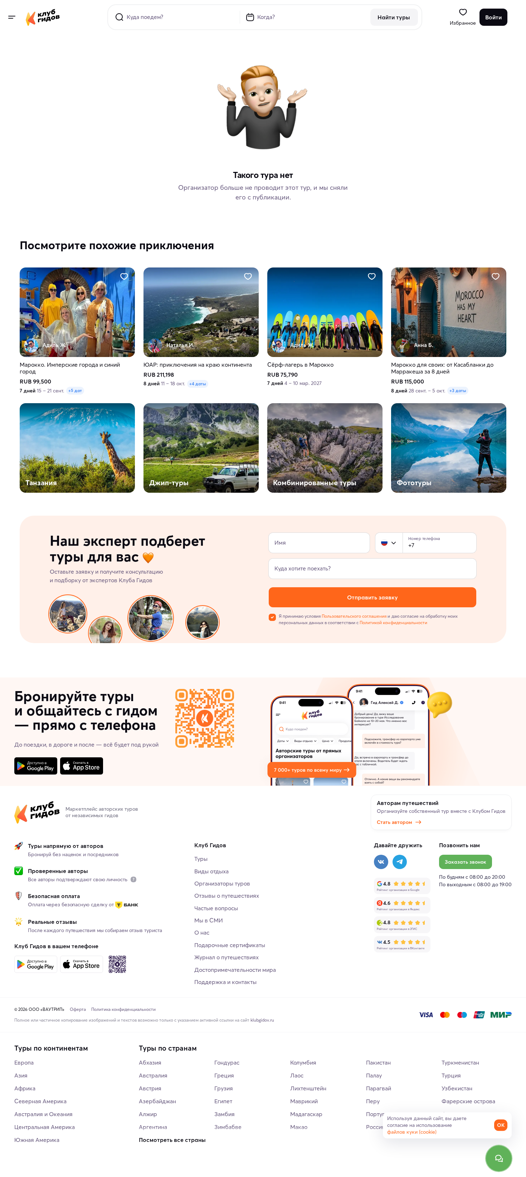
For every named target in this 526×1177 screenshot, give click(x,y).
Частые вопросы (216, 908)
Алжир (148, 1114)
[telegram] (400, 862)
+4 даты (197, 383)
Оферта (78, 1009)
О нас (201, 932)
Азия (21, 1075)
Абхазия (150, 1062)
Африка (24, 1088)
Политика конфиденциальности (123, 1009)
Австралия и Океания (43, 1114)
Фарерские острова (468, 1101)
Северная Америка (40, 1101)
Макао (298, 1126)
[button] (384, 543)
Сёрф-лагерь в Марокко (300, 364)
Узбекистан (457, 1088)
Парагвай (378, 1088)
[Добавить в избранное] (124, 276)
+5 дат (75, 390)
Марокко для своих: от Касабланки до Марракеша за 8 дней (442, 368)
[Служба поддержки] (499, 1158)
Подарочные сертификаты (229, 945)
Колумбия (303, 1062)
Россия (375, 1126)
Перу (373, 1101)
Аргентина (153, 1126)
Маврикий (304, 1101)
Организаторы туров (222, 883)
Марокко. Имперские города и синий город (70, 368)
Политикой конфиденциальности (393, 622)
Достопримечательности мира (235, 969)
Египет (223, 1101)
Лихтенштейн (308, 1088)
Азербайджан (157, 1101)
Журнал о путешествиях (226, 957)
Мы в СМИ (208, 920)
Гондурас (226, 1062)
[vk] (381, 862)
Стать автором (394, 822)
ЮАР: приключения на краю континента (197, 364)
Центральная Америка (44, 1126)
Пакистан (378, 1062)
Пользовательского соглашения (354, 616)
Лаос (296, 1075)
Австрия (150, 1088)
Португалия (381, 1114)
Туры (201, 858)
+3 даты (457, 390)
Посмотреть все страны (172, 1139)
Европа (24, 1062)
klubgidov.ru (262, 1020)
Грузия (223, 1088)
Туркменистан (460, 1062)
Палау (374, 1075)
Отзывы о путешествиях (226, 895)
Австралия (153, 1075)
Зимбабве (228, 1126)
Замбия (224, 1114)
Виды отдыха (211, 871)
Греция (224, 1075)
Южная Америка (36, 1139)
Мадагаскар (306, 1114)
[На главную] (43, 17)
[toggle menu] (11, 17)
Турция (451, 1075)
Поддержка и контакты (225, 981)
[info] (133, 879)
